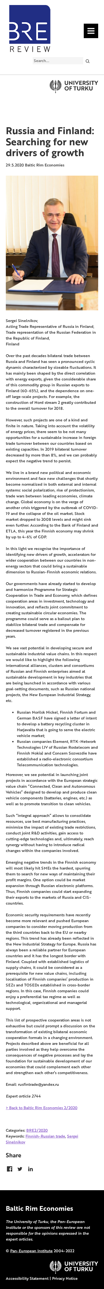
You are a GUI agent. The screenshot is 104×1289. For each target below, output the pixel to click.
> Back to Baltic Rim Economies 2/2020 (41, 1108)
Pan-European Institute (31, 1251)
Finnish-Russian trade (45, 1136)
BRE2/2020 (37, 1130)
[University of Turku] (74, 1272)
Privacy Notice (65, 1278)
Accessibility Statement (27, 1278)
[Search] (87, 61)
